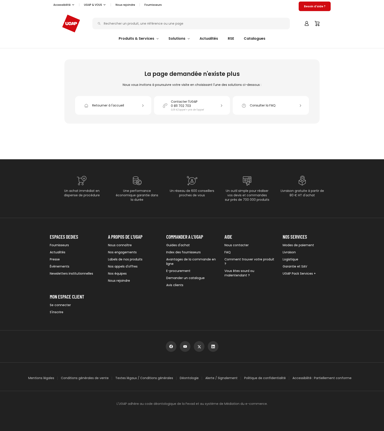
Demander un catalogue (185, 278)
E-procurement (178, 271)
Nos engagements (122, 252)
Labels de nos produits (125, 259)
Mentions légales (41, 378)
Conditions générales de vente (85, 378)
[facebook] (171, 346)
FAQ (227, 252)
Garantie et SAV (295, 266)
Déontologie (189, 378)
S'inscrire (56, 312)
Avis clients (174, 285)
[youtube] (185, 346)
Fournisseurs (153, 5)
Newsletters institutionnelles (71, 273)
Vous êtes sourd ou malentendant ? (239, 273)
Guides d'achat (178, 245)
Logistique (290, 259)
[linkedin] (213, 346)
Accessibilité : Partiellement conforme (322, 378)
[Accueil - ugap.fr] (71, 23)
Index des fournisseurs (183, 252)
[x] (199, 346)
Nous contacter (236, 245)
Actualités (57, 252)
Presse (55, 259)
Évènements (59, 266)
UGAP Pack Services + (299, 273)
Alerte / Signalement (221, 378)
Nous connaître (120, 245)
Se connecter (60, 305)
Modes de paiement (298, 245)
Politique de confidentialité (265, 378)
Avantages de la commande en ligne (191, 261)
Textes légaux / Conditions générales (144, 378)
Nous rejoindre (119, 280)
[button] (64, 5)
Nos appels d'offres (123, 266)
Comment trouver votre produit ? (249, 261)
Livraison (289, 252)
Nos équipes (117, 273)
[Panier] (317, 23)
